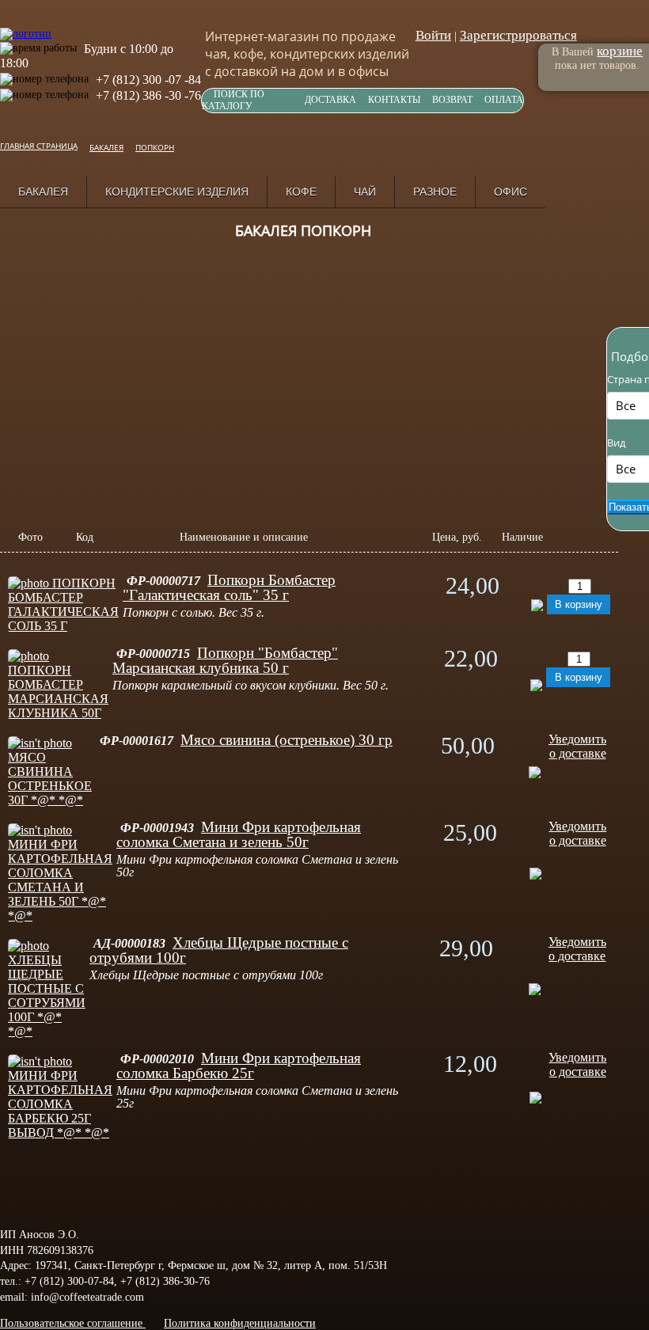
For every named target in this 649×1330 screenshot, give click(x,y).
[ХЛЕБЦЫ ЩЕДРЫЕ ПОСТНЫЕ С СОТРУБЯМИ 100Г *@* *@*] (46, 1031)
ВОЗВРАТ (452, 99)
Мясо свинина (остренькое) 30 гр (286, 740)
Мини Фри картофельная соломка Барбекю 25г (238, 1065)
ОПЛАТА (503, 99)
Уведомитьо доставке (577, 746)
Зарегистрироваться (518, 35)
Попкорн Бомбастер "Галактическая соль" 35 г (229, 587)
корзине (620, 51)
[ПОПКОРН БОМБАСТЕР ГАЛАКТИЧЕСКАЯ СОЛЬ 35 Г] (63, 626)
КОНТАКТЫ (394, 99)
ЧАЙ (365, 191)
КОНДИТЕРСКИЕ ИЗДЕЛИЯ (177, 191)
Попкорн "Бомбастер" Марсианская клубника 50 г (225, 660)
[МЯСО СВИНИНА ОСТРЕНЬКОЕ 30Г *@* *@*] (50, 800)
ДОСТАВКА (330, 99)
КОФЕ (301, 191)
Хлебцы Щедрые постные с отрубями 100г (218, 950)
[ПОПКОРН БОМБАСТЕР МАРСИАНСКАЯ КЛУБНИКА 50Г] (58, 713)
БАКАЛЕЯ (43, 191)
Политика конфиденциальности (240, 1323)
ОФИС (510, 191)
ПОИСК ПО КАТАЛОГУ (233, 100)
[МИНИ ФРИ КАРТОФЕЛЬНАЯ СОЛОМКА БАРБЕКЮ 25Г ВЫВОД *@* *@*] (60, 1132)
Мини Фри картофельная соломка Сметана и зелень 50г (238, 834)
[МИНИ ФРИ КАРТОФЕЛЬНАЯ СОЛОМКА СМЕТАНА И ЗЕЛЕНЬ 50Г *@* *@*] (60, 915)
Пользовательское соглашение (73, 1323)
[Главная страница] (25, 26)
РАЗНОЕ (435, 191)
